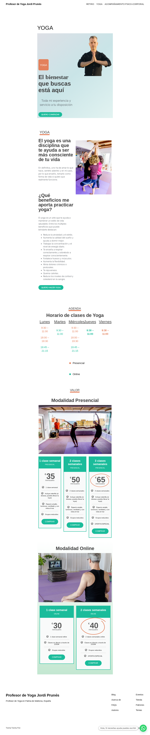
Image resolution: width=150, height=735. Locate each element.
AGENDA (75, 308)
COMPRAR (50, 522)
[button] (143, 728)
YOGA (45, 132)
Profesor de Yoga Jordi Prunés (23, 4)
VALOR (75, 390)
